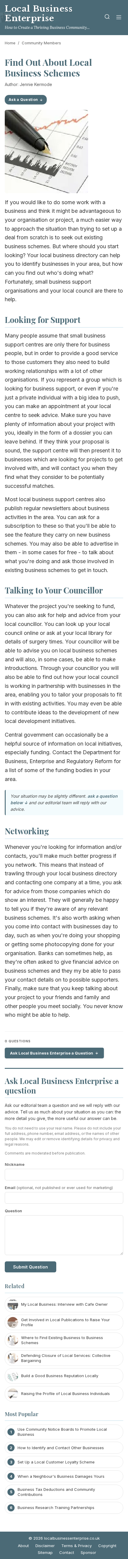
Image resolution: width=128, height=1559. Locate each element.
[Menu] (118, 18)
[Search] (107, 18)
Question (13, 1210)
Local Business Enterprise (38, 14)
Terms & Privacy (76, 1545)
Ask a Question (23, 99)
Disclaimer (45, 1545)
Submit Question (30, 1266)
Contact (66, 1552)
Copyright (107, 1545)
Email (59, 1187)
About (23, 1545)
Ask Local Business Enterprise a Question (51, 1053)
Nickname (14, 1164)
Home (10, 42)
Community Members (41, 42)
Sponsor (88, 1552)
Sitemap (45, 1552)
